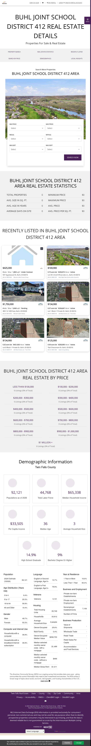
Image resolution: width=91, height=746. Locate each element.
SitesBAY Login (68, 697)
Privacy (20, 697)
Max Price (49, 124)
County (42, 693)
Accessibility (30, 697)
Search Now (72, 157)
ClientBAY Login (52, 697)
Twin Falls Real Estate (20, 693)
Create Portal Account (73, 3)
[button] (87, 20)
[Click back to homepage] (3, 2)
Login (61, 3)
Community (68, 693)
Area (78, 693)
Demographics (45, 58)
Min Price (13, 124)
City (49, 693)
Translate (62, 731)
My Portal (52, 3)
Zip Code (57, 693)
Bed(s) (12, 135)
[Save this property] (41, 248)
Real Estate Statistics (45, 52)
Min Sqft (13, 145)
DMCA (41, 697)
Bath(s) (48, 135)
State (33, 693)
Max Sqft (49, 145)
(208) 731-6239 (34, 3)
